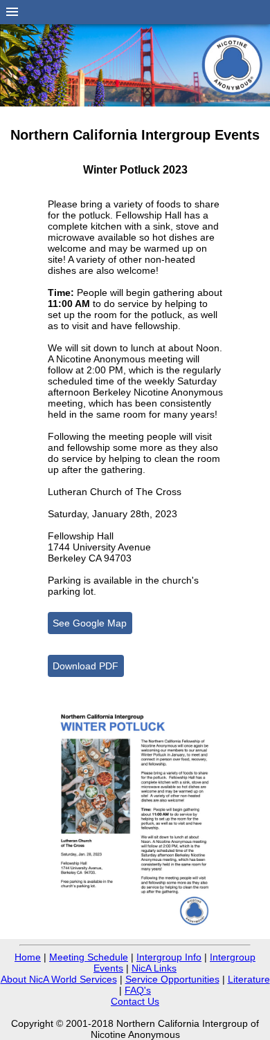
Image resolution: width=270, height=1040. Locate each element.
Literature (249, 979)
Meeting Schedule (88, 957)
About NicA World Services (59, 979)
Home (28, 957)
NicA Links (154, 968)
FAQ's (138, 990)
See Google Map (90, 623)
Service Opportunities (172, 979)
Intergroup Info (168, 957)
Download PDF (85, 665)
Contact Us (135, 1001)
